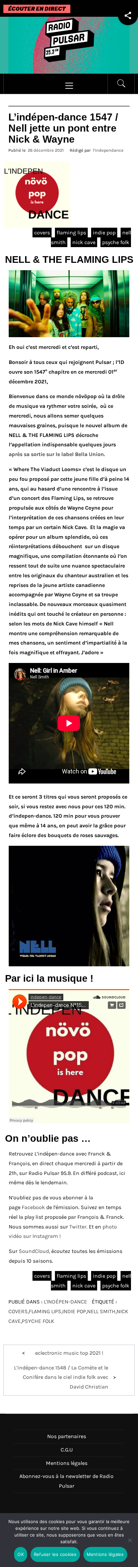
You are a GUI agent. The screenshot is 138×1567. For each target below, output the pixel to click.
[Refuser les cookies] (129, 1544)
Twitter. (79, 1226)
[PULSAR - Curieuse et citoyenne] (69, 45)
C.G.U (67, 1449)
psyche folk (115, 242)
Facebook (33, 1207)
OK (20, 1554)
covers (42, 232)
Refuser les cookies (55, 1554)
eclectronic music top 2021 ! (69, 1353)
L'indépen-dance (65, 1301)
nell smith (101, 1311)
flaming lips (71, 232)
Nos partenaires (66, 1436)
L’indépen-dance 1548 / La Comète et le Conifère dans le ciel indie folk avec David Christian (61, 1377)
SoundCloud (34, 1251)
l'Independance (108, 150)
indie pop (104, 232)
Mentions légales (66, 1463)
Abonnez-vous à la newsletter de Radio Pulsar (66, 1481)
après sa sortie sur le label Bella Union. (58, 454)
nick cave (83, 242)
